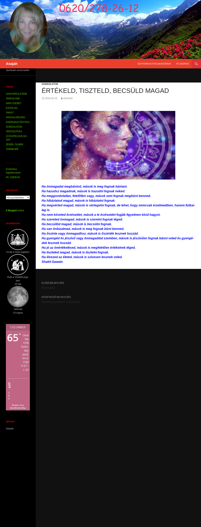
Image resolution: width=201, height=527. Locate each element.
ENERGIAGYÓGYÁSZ (17, 122)
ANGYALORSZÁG (15, 117)
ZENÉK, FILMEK (14, 144)
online (15, 210)
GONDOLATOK (50, 84)
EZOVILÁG (11, 108)
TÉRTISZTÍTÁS (14, 131)
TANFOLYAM (13, 98)
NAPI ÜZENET (13, 103)
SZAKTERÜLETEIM (16, 94)
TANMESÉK (12, 149)
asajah (68, 98)
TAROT (10, 112)
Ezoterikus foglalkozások (154, 64)
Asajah (11, 64)
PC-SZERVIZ (182, 64)
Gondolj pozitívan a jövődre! (61, 299)
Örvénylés (53, 285)
